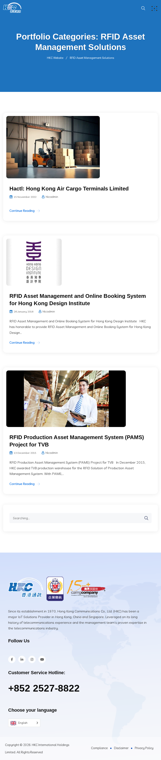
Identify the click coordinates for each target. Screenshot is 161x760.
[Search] (144, 518)
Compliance (99, 748)
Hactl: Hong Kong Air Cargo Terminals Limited (69, 188)
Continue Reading (22, 211)
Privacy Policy (144, 748)
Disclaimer (121, 748)
